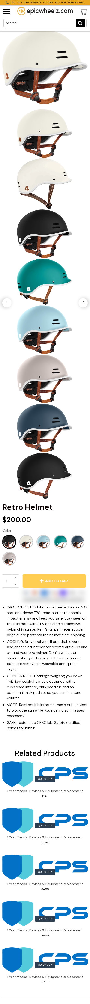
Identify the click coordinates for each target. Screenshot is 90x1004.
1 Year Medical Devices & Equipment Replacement (45, 791)
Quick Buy (45, 779)
